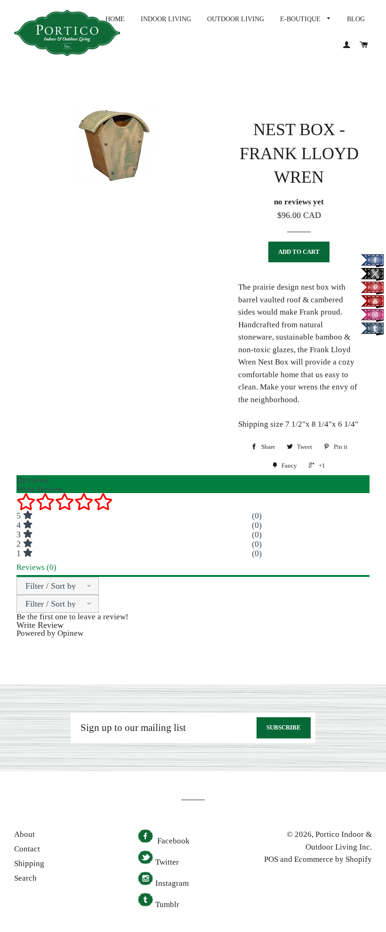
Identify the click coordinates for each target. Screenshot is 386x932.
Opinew (70, 633)
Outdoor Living (235, 19)
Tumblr (167, 904)
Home (115, 19)
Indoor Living (166, 19)
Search (25, 878)
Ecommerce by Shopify (333, 859)
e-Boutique (301, 19)
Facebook (172, 840)
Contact (27, 848)
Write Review (40, 625)
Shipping (29, 863)
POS (271, 859)
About (24, 834)
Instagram (172, 883)
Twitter (167, 862)
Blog (356, 19)
